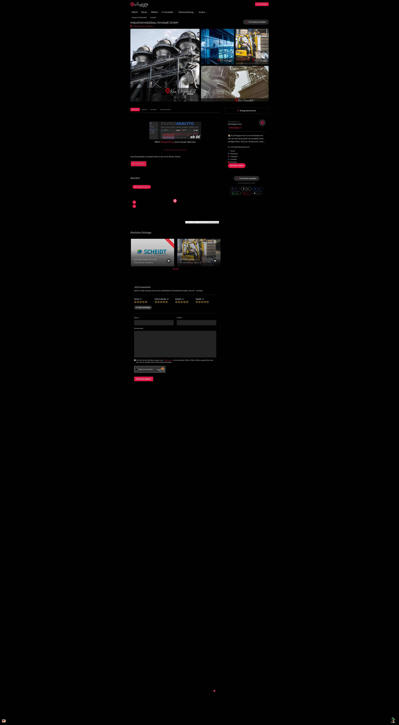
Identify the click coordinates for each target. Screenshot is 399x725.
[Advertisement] (199, 703)
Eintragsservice (235, 124)
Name (137, 318)
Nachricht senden (236, 166)
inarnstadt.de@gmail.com (240, 147)
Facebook (234, 154)
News (144, 12)
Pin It (247, 193)
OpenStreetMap (203, 222)
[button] (134, 202)
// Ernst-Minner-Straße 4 (143, 26)
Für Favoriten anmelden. (248, 178)
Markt (135, 12)
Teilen (235, 189)
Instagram (234, 156)
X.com (232, 151)
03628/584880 (139, 164)
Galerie (144, 109)
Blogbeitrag (167, 142)
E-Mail (180, 318)
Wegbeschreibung (143, 187)
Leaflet (188, 222)
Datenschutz (168, 360)
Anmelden (263, 4)
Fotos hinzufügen (144, 307)
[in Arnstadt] (139, 5)
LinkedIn (233, 159)
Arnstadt (153, 17)
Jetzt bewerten (165, 109)
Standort (153, 109)
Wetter (154, 12)
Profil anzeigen (234, 127)
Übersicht (135, 109)
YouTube (233, 162)
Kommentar (139, 328)
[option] (152, 252)
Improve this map (213, 222)
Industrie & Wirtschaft (139, 17)
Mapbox (194, 222)
